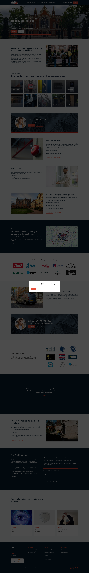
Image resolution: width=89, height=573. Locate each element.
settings (56, 284)
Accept (33, 288)
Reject (39, 288)
